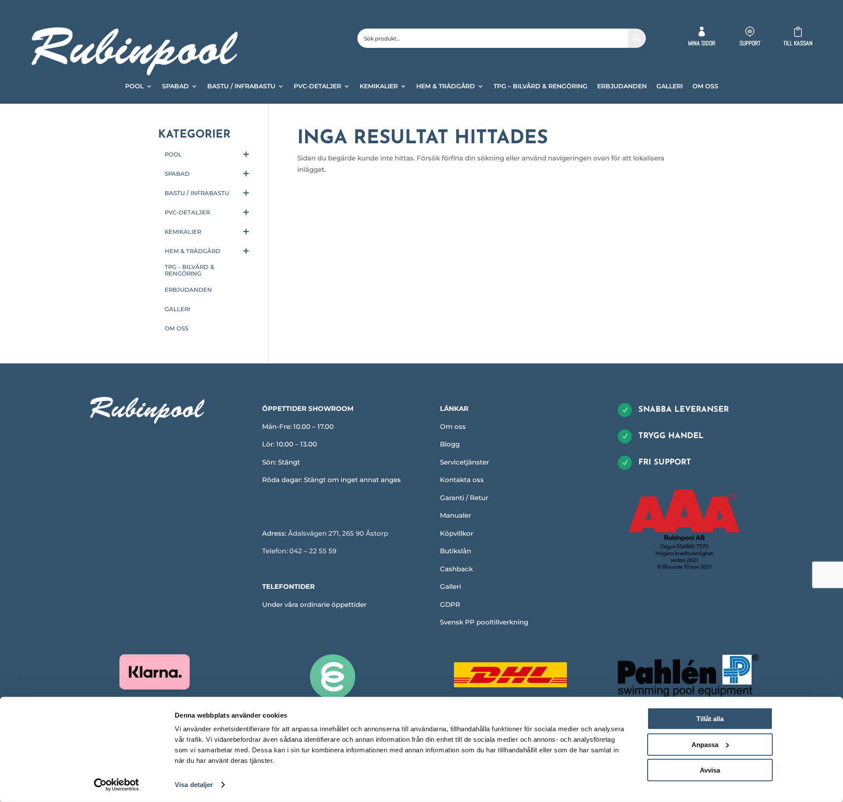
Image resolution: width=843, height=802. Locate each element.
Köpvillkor (456, 533)
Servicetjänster (464, 462)
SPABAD (175, 86)
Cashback (456, 569)
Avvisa (710, 770)
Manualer (455, 515)
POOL (134, 86)
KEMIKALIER (379, 86)
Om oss (453, 426)
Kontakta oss (462, 479)
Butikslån (455, 551)
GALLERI (669, 86)
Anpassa (705, 744)
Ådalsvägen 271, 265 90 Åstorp (338, 533)
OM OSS (705, 86)
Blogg (450, 444)
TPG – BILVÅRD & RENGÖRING (540, 86)
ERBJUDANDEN (622, 86)
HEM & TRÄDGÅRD (445, 86)
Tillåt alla (710, 718)
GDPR (450, 604)
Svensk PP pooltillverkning (484, 622)
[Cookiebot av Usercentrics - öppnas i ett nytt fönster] (116, 784)
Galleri (450, 586)
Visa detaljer (194, 784)
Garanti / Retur (464, 498)
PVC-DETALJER (317, 86)
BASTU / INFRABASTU (241, 86)
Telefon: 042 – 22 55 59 (299, 551)
